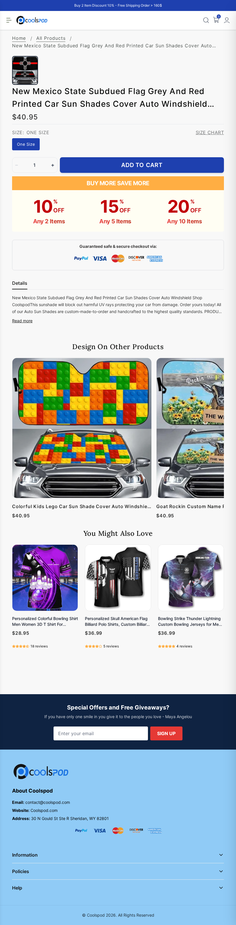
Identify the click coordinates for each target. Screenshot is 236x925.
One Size (26, 144)
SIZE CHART (210, 132)
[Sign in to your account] (226, 20)
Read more (22, 320)
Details (19, 283)
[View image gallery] (213, 45)
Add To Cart (142, 165)
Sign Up (166, 733)
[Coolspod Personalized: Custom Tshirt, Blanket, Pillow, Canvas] (32, 20)
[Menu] (9, 20)
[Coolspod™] (41, 771)
